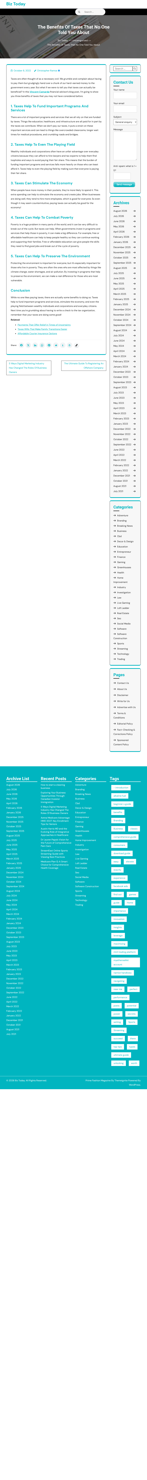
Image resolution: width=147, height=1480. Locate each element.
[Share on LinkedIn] (35, 345)
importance (120, 910)
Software (121, 628)
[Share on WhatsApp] (42, 345)
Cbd (119, 536)
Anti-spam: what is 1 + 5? (125, 168)
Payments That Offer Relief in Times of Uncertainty (44, 324)
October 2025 (120, 257)
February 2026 (121, 236)
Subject (117, 116)
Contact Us (123, 683)
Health (120, 572)
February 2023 (121, 418)
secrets (132, 1013)
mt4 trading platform (125, 951)
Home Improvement (85, 840)
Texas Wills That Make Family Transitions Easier (42, 329)
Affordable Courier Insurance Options (37, 333)
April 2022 (118, 454)
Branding (122, 520)
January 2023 (120, 423)
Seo (119, 618)
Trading (121, 659)
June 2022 (118, 449)
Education (122, 546)
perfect (133, 989)
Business (121, 531)
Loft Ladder (123, 608)
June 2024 (119, 340)
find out (118, 894)
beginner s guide (122, 804)
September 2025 (122, 262)
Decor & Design (125, 541)
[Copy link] (76, 345)
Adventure (122, 515)
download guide (122, 853)
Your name (118, 89)
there (133, 1038)
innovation (119, 919)
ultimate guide (121, 1054)
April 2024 (119, 351)
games (132, 894)
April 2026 (119, 231)
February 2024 (121, 361)
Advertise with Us (126, 707)
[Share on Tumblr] (62, 345)
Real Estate (123, 613)
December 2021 (121, 475)
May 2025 (118, 283)
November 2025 (121, 252)
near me (118, 989)
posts (116, 1005)
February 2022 (121, 465)
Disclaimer (122, 695)
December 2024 (122, 309)
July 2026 (118, 216)
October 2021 (120, 480)
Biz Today (16, 4)
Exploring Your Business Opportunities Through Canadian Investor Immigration (53, 797)
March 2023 (119, 413)
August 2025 (120, 268)
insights (118, 927)
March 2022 (119, 460)
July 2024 (118, 335)
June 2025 (119, 278)
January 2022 (120, 470)
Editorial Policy (125, 723)
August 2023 (120, 387)
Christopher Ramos (47, 70)
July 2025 (118, 273)
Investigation (124, 592)
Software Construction (87, 886)
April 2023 (118, 408)
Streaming (122, 648)
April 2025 (119, 288)
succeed (118, 1038)
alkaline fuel (120, 795)
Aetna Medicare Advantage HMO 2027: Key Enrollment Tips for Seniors (55, 821)
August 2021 (119, 486)
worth (134, 1063)
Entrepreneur (124, 551)
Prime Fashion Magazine (98, 1080)
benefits (118, 812)
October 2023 (120, 377)
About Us (122, 689)
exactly (117, 869)
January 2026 (120, 242)
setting (117, 1022)
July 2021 (118, 491)
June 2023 (118, 397)
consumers (119, 845)
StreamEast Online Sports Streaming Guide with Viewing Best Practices (54, 853)
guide (116, 902)
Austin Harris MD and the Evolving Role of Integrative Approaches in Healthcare (55, 832)
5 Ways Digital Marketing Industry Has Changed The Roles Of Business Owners (28, 368)
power (117, 1013)
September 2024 (122, 325)
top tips (118, 1046)
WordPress (134, 1084)
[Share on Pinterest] (49, 345)
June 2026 (119, 221)
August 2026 (120, 210)
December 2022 (121, 428)
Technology (123, 653)
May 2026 (118, 226)
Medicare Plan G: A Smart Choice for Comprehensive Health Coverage (55, 864)
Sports (120, 643)
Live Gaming (123, 602)
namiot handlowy (123, 972)
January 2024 (120, 366)
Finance (121, 557)
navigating (119, 980)
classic (134, 828)
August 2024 (120, 330)
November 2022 (121, 434)
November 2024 (121, 314)
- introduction (121, 787)
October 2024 (120, 319)
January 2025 (120, 304)
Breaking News (125, 525)
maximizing (119, 943)
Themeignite (121, 1080)
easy (116, 861)
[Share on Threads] (69, 345)
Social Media (123, 623)
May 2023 (118, 403)
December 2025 (122, 247)
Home (130, 902)
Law (119, 597)
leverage (118, 935)
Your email (118, 103)
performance (120, 997)
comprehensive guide (125, 836)
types (132, 1046)
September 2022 (122, 444)
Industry (121, 587)
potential (131, 1005)
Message (118, 129)
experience (119, 878)
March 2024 (119, 356)
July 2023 (118, 392)
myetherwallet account (121, 962)
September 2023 (122, 382)
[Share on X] (28, 345)
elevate (130, 861)
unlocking (119, 1063)
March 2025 (119, 293)
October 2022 (120, 439)
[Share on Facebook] (21, 345)
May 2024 (118, 345)
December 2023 (121, 371)
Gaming (121, 562)
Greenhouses (124, 567)
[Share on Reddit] (56, 345)
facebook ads (121, 886)
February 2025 (121, 299)
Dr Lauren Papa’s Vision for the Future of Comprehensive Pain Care (56, 843)
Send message (124, 184)
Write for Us (123, 701)
